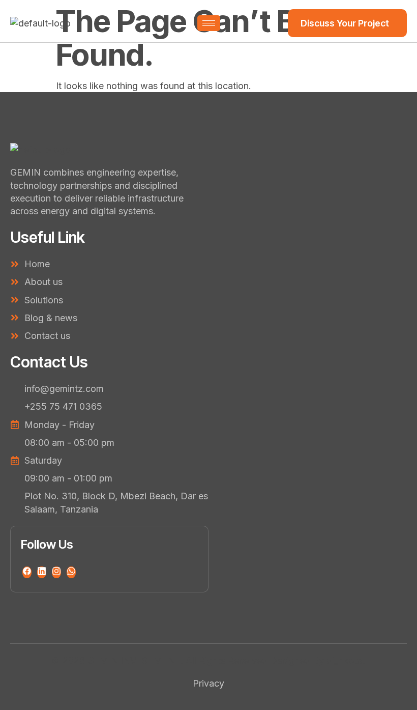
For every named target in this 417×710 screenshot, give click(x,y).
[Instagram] (56, 572)
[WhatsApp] (71, 572)
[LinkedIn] (41, 572)
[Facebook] (27, 572)
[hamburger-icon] (208, 23)
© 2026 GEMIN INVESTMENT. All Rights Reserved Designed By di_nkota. (208, 660)
